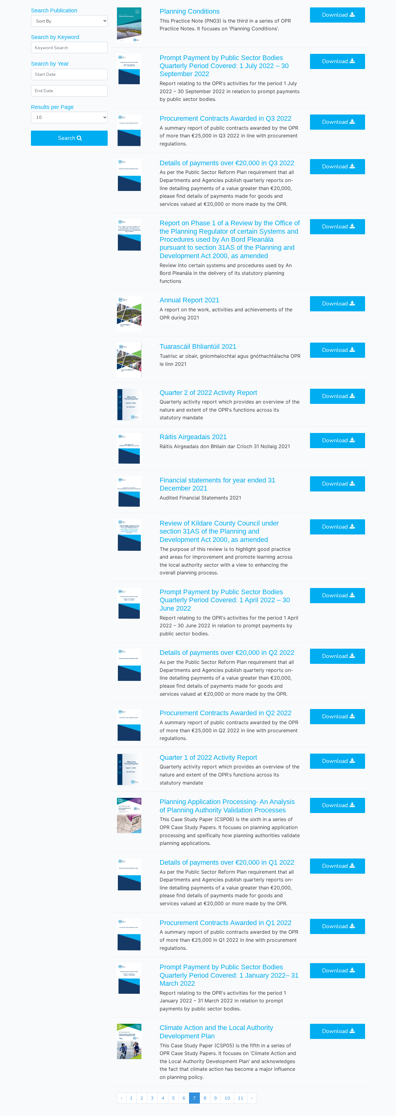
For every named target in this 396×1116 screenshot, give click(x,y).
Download (336, 15)
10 (227, 1098)
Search (67, 138)
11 (240, 1098)
